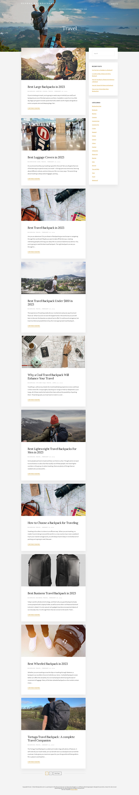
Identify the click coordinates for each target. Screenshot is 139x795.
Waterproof (95, 180)
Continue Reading (34, 108)
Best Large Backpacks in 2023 (46, 87)
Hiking (45, 91)
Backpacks (31, 91)
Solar (93, 162)
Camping (39, 91)
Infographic (95, 150)
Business (39, 597)
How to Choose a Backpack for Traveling (53, 523)
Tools (93, 173)
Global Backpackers (38, 3)
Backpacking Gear (34, 161)
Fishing (94, 136)
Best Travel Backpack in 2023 (46, 228)
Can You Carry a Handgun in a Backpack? (102, 70)
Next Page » (57, 773)
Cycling (94, 128)
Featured (94, 132)
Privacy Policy (74, 789)
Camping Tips (95, 124)
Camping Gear (95, 121)
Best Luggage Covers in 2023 (46, 157)
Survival (94, 165)
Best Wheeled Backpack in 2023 (48, 664)
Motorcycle (95, 154)
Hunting (94, 147)
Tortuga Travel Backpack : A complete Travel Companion (51, 738)
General (94, 139)
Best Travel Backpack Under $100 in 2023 (50, 302)
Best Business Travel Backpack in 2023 (52, 593)
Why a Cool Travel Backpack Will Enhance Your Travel (48, 376)
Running (94, 158)
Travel (50, 91)
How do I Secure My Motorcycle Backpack (102, 85)
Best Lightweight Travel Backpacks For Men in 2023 (52, 450)
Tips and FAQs (41, 382)
